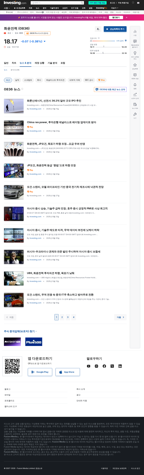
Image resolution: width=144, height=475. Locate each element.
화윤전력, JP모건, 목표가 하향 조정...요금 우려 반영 (56, 143)
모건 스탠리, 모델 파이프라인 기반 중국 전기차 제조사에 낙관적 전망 (65, 186)
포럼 (63, 62)
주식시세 (9, 12)
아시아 (118, 12)
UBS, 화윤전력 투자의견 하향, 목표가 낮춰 (50, 273)
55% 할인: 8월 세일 (97, 3)
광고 (78, 395)
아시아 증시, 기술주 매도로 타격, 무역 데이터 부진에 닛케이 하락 (63, 229)
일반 (6, 62)
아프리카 (126, 12)
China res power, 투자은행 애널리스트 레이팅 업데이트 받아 (61, 122)
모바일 (7, 395)
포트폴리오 (9, 400)
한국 (32, 12)
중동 (112, 12)
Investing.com (35, 109)
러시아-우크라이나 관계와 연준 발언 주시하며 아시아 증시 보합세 (63, 251)
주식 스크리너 (22, 12)
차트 (14, 62)
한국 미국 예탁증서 (89, 12)
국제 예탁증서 (74, 12)
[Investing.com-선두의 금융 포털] (15, 3)
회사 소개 (80, 389)
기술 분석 (52, 62)
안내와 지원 (81, 400)
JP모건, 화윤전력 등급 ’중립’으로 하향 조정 (51, 165)
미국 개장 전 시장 (52, 12)
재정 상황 (39, 62)
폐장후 (64, 12)
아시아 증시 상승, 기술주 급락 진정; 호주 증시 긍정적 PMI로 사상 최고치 (67, 208)
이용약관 (104, 468)
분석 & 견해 (15, 70)
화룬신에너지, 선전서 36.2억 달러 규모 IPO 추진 (54, 100)
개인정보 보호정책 (119, 468)
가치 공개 (119, 41)
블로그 (7, 389)
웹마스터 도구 (10, 406)
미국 (100, 12)
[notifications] (133, 2)
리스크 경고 (135, 468)
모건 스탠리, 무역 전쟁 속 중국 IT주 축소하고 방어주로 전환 (60, 294)
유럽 (106, 12)
